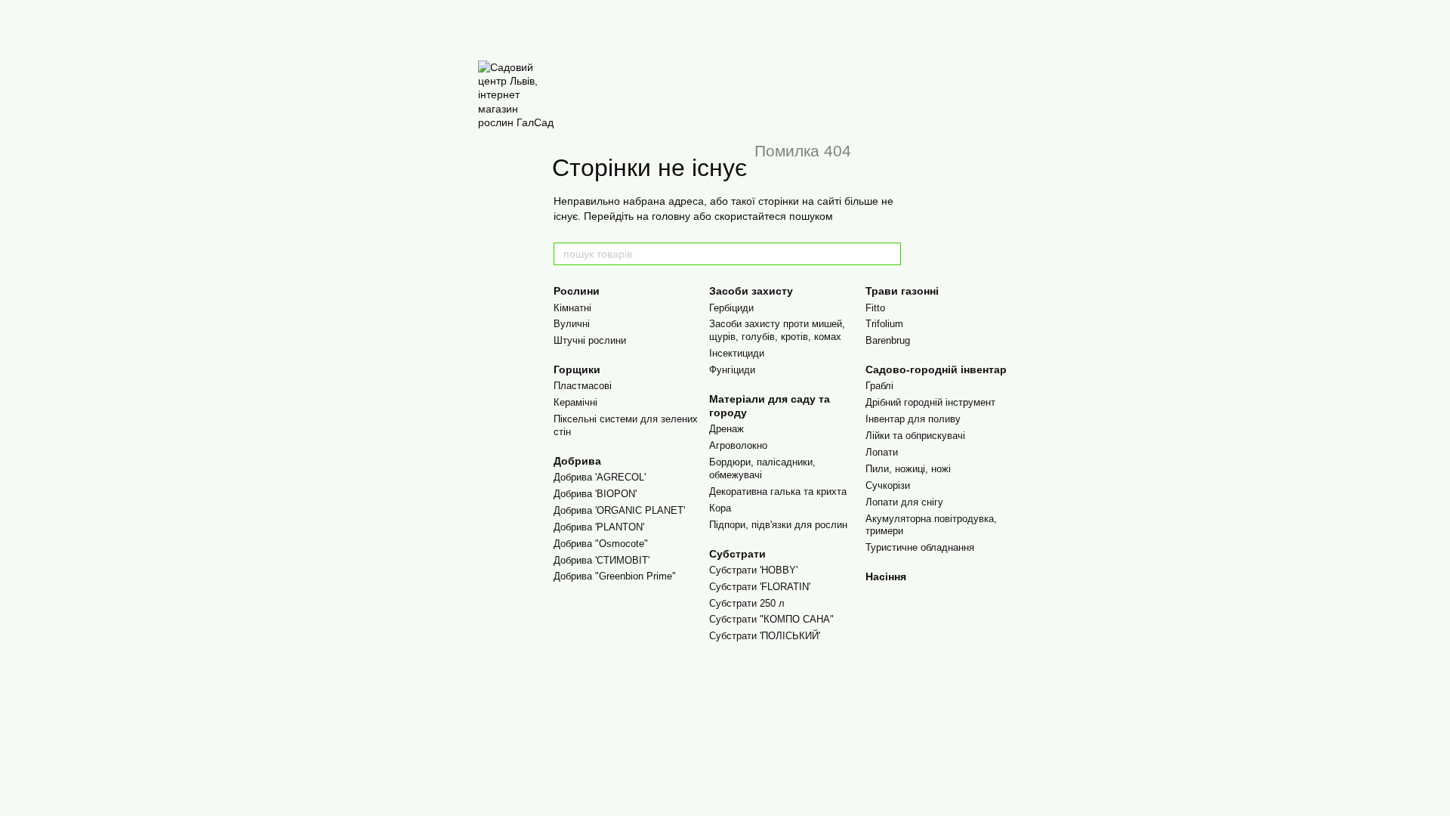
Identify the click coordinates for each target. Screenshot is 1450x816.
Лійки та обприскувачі (915, 435)
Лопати (881, 452)
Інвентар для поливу (913, 419)
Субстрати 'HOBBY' (753, 570)
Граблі (879, 385)
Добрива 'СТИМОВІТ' (601, 560)
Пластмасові (583, 385)
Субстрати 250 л (747, 603)
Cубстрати (737, 554)
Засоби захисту (751, 291)
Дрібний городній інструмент (930, 402)
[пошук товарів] (889, 254)
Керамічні (575, 402)
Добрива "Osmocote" (601, 543)
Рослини (577, 291)
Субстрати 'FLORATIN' (759, 586)
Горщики (577, 369)
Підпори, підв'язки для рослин (778, 524)
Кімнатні (572, 308)
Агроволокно (738, 445)
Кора (720, 508)
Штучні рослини (590, 340)
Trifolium (884, 323)
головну (671, 216)
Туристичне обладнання (919, 547)
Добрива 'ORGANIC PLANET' (619, 510)
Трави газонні (902, 291)
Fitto (875, 308)
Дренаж (726, 428)
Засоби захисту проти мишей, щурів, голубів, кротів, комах (777, 330)
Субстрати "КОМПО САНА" (771, 619)
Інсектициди (736, 353)
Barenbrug (887, 340)
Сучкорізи (887, 485)
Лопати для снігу (904, 502)
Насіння (885, 576)
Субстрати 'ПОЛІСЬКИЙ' (764, 635)
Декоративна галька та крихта (778, 491)
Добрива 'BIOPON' (595, 493)
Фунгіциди (732, 370)
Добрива (577, 461)
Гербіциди (731, 308)
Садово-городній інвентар (936, 369)
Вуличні (572, 323)
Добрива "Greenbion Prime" (615, 576)
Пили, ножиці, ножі (908, 468)
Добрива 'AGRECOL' (600, 477)
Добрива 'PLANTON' (599, 527)
